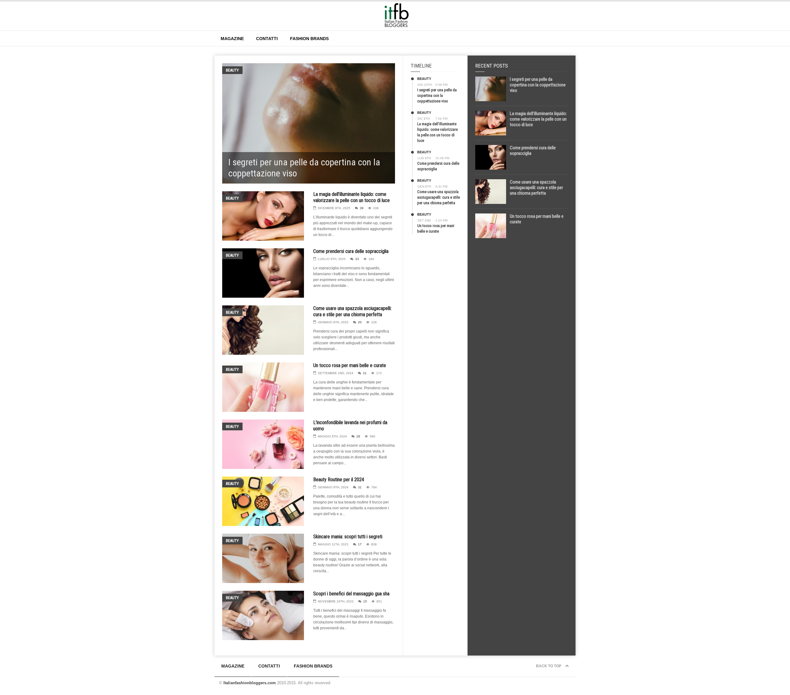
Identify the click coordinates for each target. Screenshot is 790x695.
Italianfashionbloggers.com (249, 683)
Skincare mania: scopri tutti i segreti (347, 537)
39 (362, 208)
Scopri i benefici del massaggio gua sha (351, 594)
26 (358, 436)
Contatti (267, 38)
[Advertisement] (521, 339)
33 (357, 259)
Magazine (232, 38)
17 (360, 544)
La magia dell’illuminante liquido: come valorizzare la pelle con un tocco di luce (351, 197)
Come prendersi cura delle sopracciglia (351, 251)
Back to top (549, 666)
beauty (232, 70)
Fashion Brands (309, 38)
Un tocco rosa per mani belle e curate (349, 365)
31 (365, 373)
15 (365, 601)
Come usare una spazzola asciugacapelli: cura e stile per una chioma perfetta (352, 311)
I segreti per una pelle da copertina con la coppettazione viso (437, 95)
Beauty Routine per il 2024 (338, 479)
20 (360, 322)
